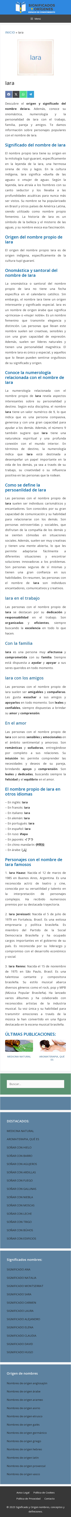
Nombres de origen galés (23, 1424)
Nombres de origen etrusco (24, 1416)
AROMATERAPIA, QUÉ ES (52, 1058)
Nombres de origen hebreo (24, 1449)
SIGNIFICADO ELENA (20, 1327)
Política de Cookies (44, 1492)
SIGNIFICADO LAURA (20, 1311)
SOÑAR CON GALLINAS (21, 1189)
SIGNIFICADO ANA (18, 1269)
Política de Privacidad (28, 1498)
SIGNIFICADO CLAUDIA (21, 1335)
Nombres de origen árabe (23, 1391)
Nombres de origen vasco (23, 1474)
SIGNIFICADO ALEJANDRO (23, 1319)
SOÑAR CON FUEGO (20, 1180)
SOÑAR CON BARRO (19, 1156)
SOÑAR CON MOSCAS (21, 1205)
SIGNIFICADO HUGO (20, 1352)
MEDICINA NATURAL (19, 1056)
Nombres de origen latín (23, 1457)
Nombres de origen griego (24, 1441)
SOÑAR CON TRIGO (19, 1222)
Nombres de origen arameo (25, 1400)
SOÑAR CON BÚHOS (20, 1230)
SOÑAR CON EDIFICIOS (21, 1238)
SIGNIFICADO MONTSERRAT (25, 1286)
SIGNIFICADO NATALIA (21, 1278)
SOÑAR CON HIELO (19, 1147)
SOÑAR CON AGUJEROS (22, 1164)
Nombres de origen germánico (27, 1433)
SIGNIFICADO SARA (19, 1294)
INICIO (10, 32)
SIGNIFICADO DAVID (20, 1344)
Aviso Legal (23, 1492)
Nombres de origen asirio (23, 1408)
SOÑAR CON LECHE (19, 1214)
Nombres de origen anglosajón (27, 1383)
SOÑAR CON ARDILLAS (21, 1172)
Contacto (49, 1498)
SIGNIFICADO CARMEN (21, 1302)
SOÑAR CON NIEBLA (20, 1197)
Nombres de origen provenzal (26, 1466)
